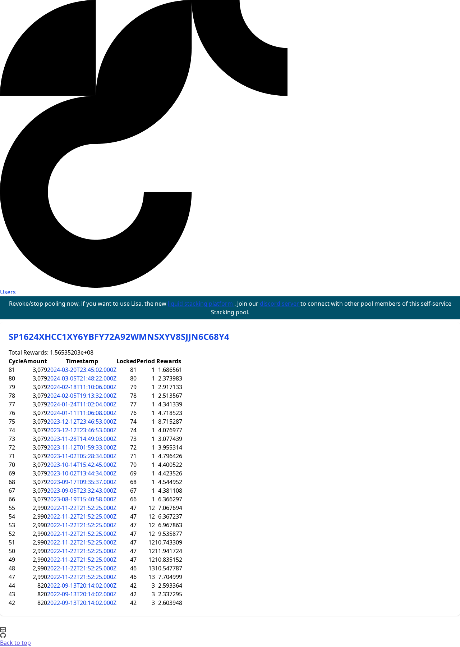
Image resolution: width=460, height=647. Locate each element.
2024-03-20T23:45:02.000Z (81, 370)
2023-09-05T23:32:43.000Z (81, 491)
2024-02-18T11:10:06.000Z (81, 387)
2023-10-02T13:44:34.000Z (81, 473)
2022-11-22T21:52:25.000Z (81, 508)
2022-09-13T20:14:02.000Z (81, 585)
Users (8, 292)
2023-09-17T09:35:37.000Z (81, 482)
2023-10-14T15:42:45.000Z (81, 465)
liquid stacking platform (201, 303)
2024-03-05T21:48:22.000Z (81, 378)
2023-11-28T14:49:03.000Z (81, 439)
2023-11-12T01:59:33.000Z (81, 447)
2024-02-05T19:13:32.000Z (81, 396)
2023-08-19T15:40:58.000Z (81, 499)
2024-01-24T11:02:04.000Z (81, 404)
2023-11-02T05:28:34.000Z (81, 456)
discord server (280, 303)
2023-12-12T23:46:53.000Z (81, 421)
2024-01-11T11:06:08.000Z (81, 413)
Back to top (15, 643)
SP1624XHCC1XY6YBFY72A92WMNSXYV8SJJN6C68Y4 (119, 336)
